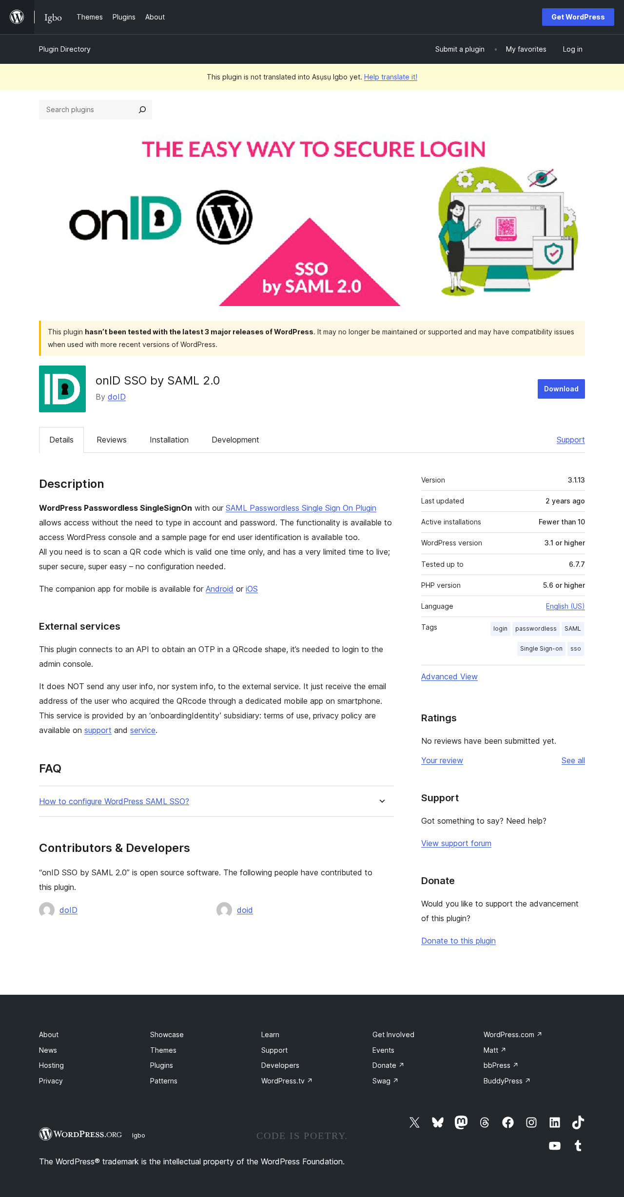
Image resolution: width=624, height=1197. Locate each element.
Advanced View (449, 676)
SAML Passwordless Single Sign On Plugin (301, 508)
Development (235, 439)
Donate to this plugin (458, 941)
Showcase (167, 1034)
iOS (252, 589)
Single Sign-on (541, 648)
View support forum (456, 843)
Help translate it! (390, 77)
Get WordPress (578, 17)
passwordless (536, 628)
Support (571, 439)
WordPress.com (513, 1034)
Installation (169, 439)
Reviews (112, 439)
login (500, 628)
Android (220, 589)
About (48, 1034)
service (143, 730)
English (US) (565, 606)
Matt (495, 1050)
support (98, 730)
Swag (385, 1081)
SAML (573, 628)
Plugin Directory (65, 49)
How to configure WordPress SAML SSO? (114, 801)
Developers (280, 1065)
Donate (388, 1065)
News (48, 1050)
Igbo (138, 1135)
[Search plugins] (142, 109)
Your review (442, 760)
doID (117, 397)
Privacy (51, 1081)
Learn (270, 1034)
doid (245, 910)
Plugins (161, 1065)
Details (61, 439)
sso (575, 648)
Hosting (51, 1065)
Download (561, 389)
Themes (163, 1050)
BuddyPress (507, 1081)
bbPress (501, 1065)
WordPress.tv (287, 1081)
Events (383, 1050)
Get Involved (393, 1034)
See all (573, 760)
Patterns (163, 1081)
